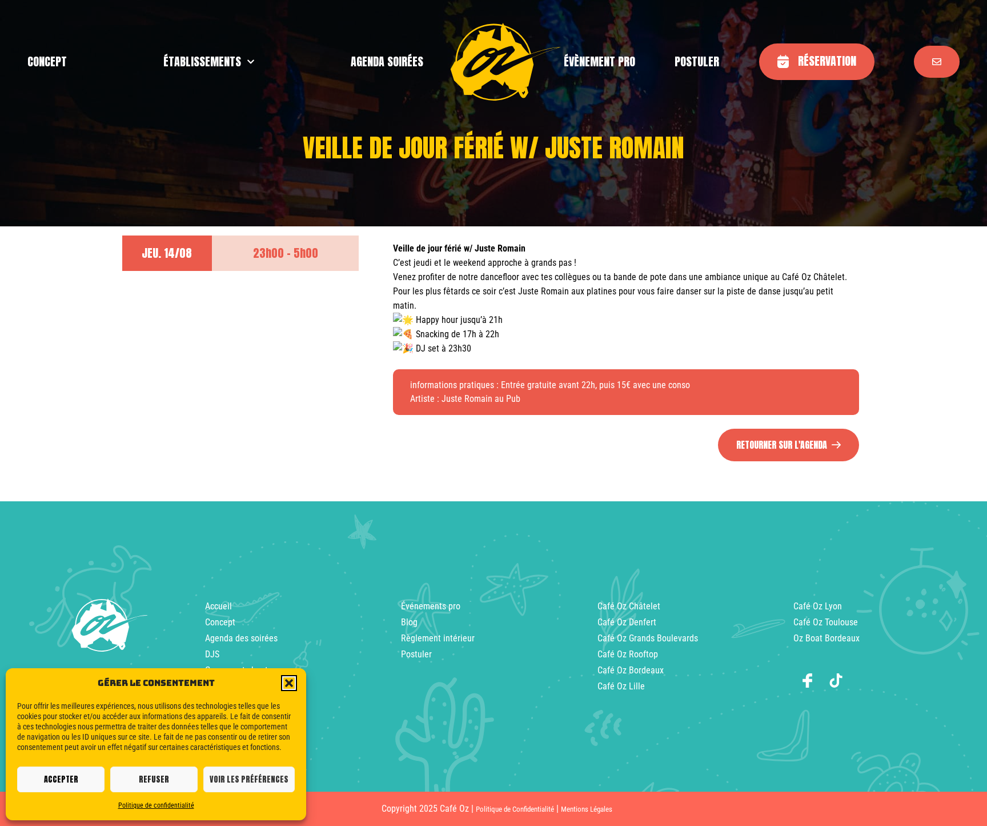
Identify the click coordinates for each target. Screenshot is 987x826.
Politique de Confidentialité (515, 809)
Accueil (218, 606)
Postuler (697, 61)
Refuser (154, 779)
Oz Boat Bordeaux (826, 638)
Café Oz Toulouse (825, 622)
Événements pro (430, 606)
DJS (212, 654)
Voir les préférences (249, 779)
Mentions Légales (586, 809)
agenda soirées (387, 61)
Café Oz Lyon (817, 606)
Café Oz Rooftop (627, 654)
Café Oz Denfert (626, 622)
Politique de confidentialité (156, 805)
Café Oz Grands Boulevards (647, 638)
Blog (409, 622)
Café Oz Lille (621, 686)
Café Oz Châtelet (628, 606)
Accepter (61, 779)
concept (47, 61)
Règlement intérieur (438, 638)
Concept (220, 622)
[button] (289, 683)
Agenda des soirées (241, 638)
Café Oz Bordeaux (630, 670)
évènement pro (599, 61)
